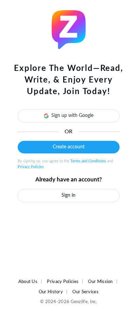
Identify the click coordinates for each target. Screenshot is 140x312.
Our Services (85, 292)
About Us (27, 282)
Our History (51, 292)
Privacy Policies (31, 167)
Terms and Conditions (88, 161)
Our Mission (100, 282)
